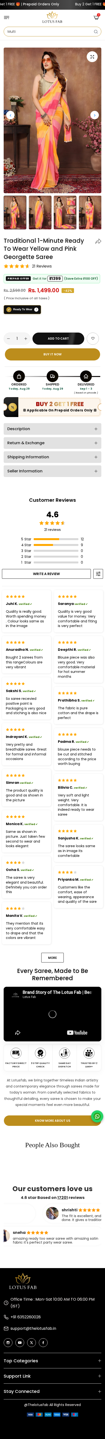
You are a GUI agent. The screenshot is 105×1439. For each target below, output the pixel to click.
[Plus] (25, 338)
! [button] (36, 309)
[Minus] (8, 338)
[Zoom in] (92, 56)
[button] (94, 115)
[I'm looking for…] (95, 31)
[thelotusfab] (52, 17)
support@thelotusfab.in (33, 1328)
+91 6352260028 (25, 1317)
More (52, 958)
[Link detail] (8, 1342)
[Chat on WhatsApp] (97, 1116)
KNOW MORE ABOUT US (52, 1121)
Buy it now (52, 354)
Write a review (46, 573)
